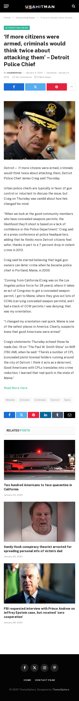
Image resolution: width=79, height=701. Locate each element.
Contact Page (45, 680)
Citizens (25, 399)
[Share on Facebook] (14, 87)
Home (27, 680)
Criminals (40, 399)
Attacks (10, 399)
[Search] (73, 6)
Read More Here (15, 388)
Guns (67, 399)
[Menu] (6, 6)
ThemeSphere (60, 689)
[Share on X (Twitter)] (35, 87)
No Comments (24, 77)
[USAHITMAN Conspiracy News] (39, 6)
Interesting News (16, 28)
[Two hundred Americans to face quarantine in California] (39, 460)
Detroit (55, 399)
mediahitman (14, 72)
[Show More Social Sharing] (71, 87)
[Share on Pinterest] (57, 87)
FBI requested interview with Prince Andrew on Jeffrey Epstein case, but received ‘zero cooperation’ (39, 613)
